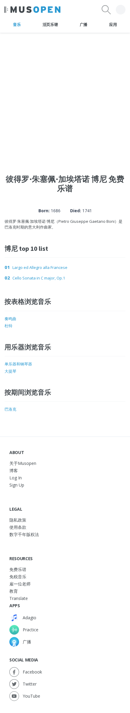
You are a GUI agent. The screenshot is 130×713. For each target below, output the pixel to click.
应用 (113, 24)
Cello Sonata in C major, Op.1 (38, 278)
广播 (83, 24)
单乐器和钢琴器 (18, 364)
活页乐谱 (50, 24)
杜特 (8, 325)
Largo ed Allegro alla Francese (39, 267)
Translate (18, 598)
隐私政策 (17, 520)
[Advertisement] (65, 97)
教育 (13, 591)
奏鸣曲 (10, 318)
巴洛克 (10, 409)
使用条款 (17, 527)
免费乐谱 (17, 569)
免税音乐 (17, 576)
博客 (13, 470)
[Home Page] (32, 9)
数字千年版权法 (24, 534)
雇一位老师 (20, 584)
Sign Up (16, 485)
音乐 (17, 24)
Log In (15, 478)
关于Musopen (22, 463)
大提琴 (10, 371)
